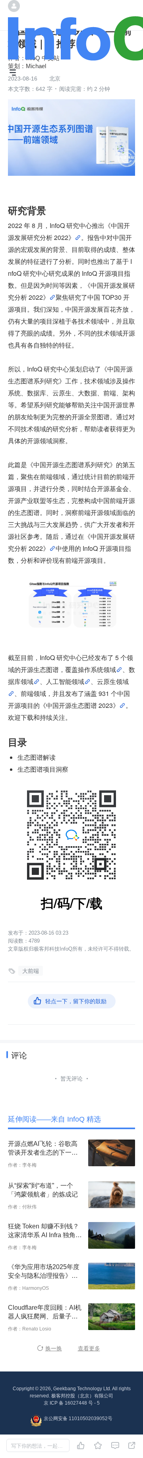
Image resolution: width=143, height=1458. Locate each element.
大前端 (30, 971)
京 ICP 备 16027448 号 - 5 (72, 1403)
